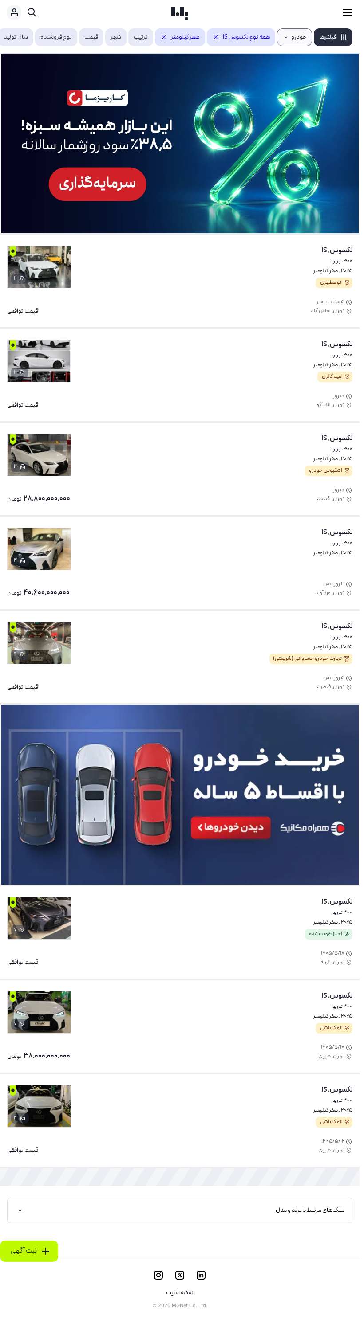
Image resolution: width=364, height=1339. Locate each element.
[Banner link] (180, 143)
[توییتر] (180, 1275)
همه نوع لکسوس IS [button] (246, 37)
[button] (333, 37)
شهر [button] (116, 37)
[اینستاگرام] (158, 1275)
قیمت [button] (91, 37)
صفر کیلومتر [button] (185, 37)
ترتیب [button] (141, 37)
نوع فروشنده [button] (56, 37)
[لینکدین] (201, 1275)
